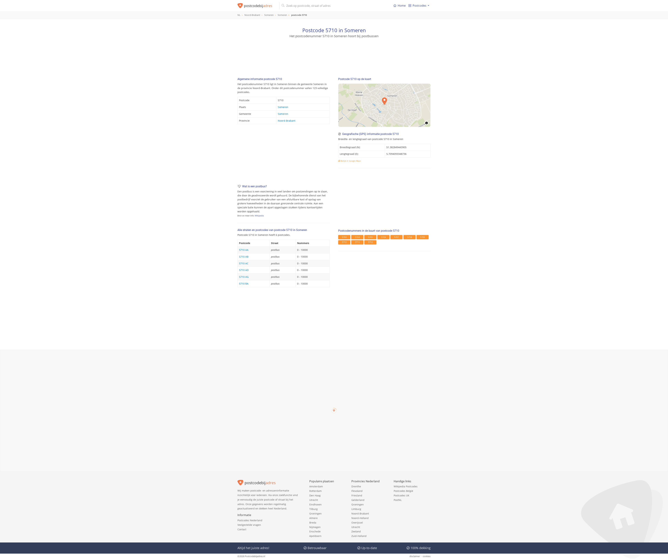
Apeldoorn (315, 536)
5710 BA (243, 283)
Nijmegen (315, 527)
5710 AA (243, 249)
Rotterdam (315, 491)
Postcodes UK (401, 495)
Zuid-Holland (359, 536)
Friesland (356, 495)
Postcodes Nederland (249, 520)
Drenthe (356, 486)
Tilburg (313, 509)
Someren (283, 107)
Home (402, 5)
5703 (344, 237)
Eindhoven (315, 504)
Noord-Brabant (286, 120)
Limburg (356, 509)
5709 (422, 237)
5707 (396, 237)
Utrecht (313, 500)
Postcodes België (403, 491)
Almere (313, 518)
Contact (241, 529)
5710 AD (244, 270)
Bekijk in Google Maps (350, 160)
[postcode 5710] (257, 5)
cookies (427, 556)
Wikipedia (259, 215)
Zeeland (356, 531)
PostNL (398, 500)
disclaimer (414, 556)
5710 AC (243, 263)
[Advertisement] (334, 54)
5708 (409, 237)
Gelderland (357, 500)
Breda (312, 522)
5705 (370, 237)
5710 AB (243, 256)
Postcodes (419, 5)
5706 (383, 237)
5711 (357, 242)
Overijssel (357, 522)
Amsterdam (316, 486)
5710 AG (244, 276)
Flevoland (357, 491)
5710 (344, 242)
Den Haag (315, 495)
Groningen (315, 513)
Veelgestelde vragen (249, 524)
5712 (370, 242)
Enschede (315, 531)
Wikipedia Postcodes (406, 486)
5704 (357, 237)
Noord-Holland (360, 518)
